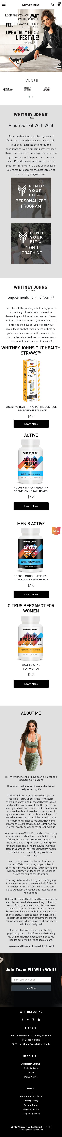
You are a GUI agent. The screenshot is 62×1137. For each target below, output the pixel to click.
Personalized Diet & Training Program (31, 1035)
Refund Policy (31, 1105)
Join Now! (31, 988)
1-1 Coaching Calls (31, 1040)
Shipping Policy (31, 1109)
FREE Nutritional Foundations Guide (31, 1044)
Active (31, 435)
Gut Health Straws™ (31, 1064)
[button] (29, 96)
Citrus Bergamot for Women (31, 608)
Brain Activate (31, 1068)
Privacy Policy (31, 1101)
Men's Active (31, 523)
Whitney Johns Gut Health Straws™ (31, 350)
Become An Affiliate (31, 1096)
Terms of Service (31, 1114)
